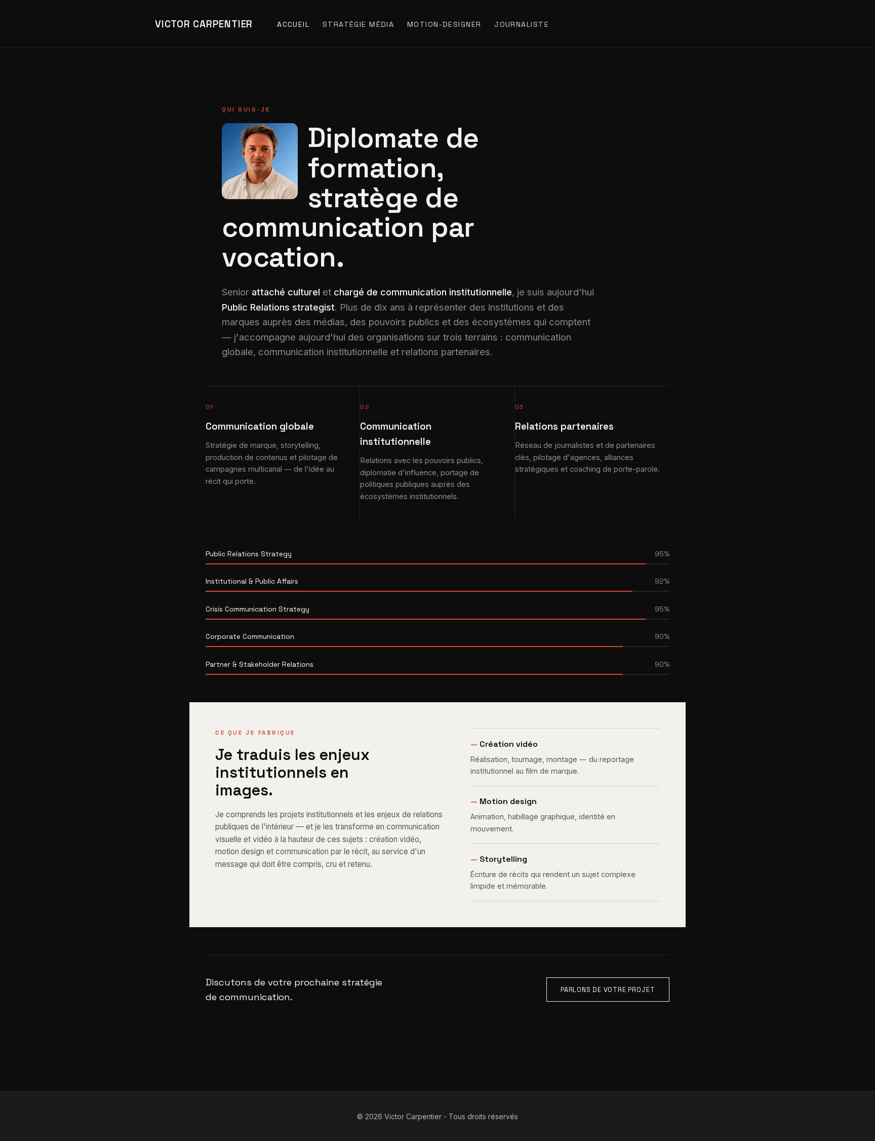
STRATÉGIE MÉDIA (358, 24)
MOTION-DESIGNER (444, 24)
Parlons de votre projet (608, 989)
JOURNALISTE (521, 24)
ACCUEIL (293, 24)
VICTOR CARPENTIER (204, 24)
